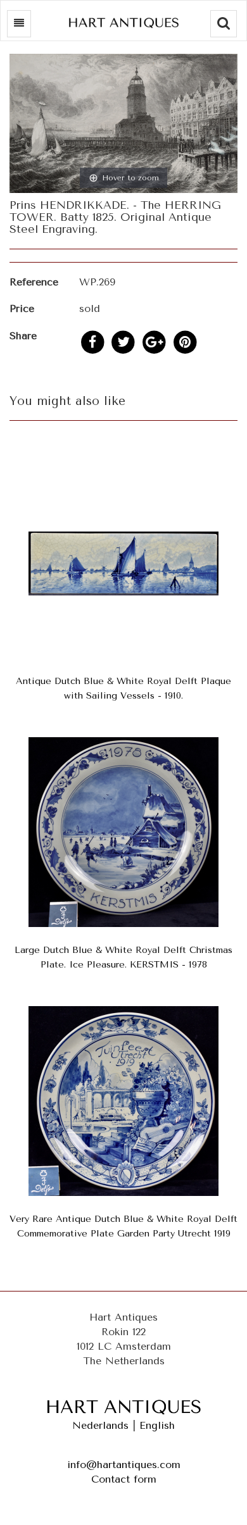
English (157, 1425)
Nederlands (100, 1425)
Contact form (123, 1479)
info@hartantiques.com (123, 1465)
